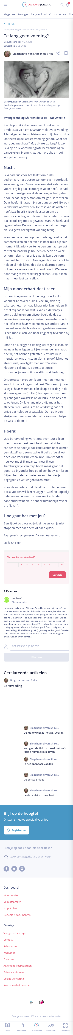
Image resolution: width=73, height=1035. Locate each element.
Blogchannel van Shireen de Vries (38, 101)
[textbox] (36, 562)
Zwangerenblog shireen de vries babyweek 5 (25, 29)
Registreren (19, 830)
